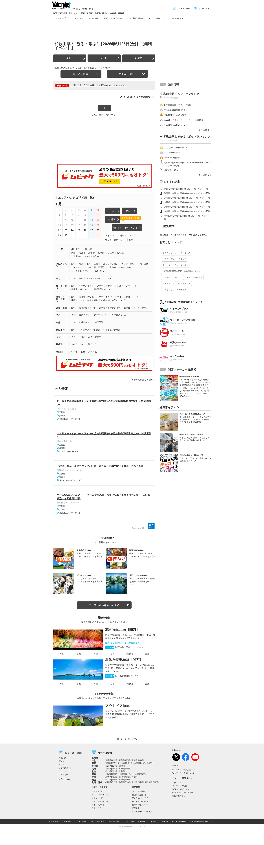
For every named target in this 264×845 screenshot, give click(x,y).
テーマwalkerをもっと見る (104, 605)
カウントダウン (128, 263)
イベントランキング (100, 795)
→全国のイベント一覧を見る (85, 256)
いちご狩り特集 (138, 791)
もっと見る (204, 129)
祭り (131, 240)
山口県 (121, 777)
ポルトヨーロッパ (172, 152)
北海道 (95, 757)
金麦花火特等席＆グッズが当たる (121, 642)
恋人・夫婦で (94, 337)
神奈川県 (115, 763)
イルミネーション (109, 263)
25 (78, 230)
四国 (94, 779)
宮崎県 (141, 782)
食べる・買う (61, 287)
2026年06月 (93, 18)
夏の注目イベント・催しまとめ (176, 253)
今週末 (138, 58)
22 (59, 230)
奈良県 (113, 13)
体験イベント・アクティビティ (94, 315)
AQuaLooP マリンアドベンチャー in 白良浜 (183, 120)
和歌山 (130, 654)
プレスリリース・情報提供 (134, 821)
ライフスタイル (65, 768)
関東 (94, 763)
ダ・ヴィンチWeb (179, 786)
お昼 (83, 351)
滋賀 (147, 654)
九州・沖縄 (97, 782)
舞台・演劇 (92, 300)
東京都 (108, 763)
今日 (69, 58)
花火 (88, 263)
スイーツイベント (194, 277)
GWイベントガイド (140, 798)
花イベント (110, 235)
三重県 (121, 768)
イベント (79, 18)
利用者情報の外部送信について (202, 821)
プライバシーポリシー (84, 821)
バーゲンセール (86, 285)
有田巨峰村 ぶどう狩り (175, 115)
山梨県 (108, 766)
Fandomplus (66, 779)
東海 (94, 768)
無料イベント (85, 322)
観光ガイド (96, 808)
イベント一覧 (97, 791)
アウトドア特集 (117, 706)
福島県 (141, 760)
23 (66, 230)
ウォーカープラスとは (181, 770)
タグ (58, 337)
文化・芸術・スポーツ (61, 299)
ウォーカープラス (62, 18)
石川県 (108, 771)
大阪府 (82, 13)
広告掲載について (167, 821)
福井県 (121, 771)
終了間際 (99, 322)
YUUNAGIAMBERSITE (174, 125)
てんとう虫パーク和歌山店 (176, 147)
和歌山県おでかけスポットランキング (186, 136)
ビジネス (62, 771)
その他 (59, 315)
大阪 (61, 654)
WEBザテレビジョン (180, 789)
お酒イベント (168, 283)
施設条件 (60, 330)
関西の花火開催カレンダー (123, 647)
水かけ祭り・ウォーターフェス (176, 265)
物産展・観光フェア (115, 240)
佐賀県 (114, 782)
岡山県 (114, 777)
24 (72, 230)
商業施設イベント (102, 289)
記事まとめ (63, 775)
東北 (94, 760)
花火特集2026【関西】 (122, 630)
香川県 (108, 779)
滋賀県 (121, 13)
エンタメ (62, 765)
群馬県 (136, 763)
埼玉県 (129, 763)
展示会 (127, 307)
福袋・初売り (100, 271)
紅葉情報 (135, 808)
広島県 (108, 777)
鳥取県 (128, 777)
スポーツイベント (105, 296)
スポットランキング (100, 801)
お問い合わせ (113, 821)
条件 (58, 322)
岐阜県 (114, 768)
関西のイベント (120, 18)
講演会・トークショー (109, 307)
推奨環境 (100, 821)
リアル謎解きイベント (172, 277)
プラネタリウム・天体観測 (174, 289)
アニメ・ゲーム (140, 307)
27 (91, 230)
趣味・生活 (61, 308)
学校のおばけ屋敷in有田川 (176, 110)
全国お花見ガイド (139, 795)
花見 (81, 263)
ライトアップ (77, 267)
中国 (94, 777)
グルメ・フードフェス (128, 285)
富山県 (114, 771)
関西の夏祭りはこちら (121, 676)
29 (59, 235)
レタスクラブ (177, 783)
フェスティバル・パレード (99, 278)
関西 (55, 13)
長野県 (114, 766)
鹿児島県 (148, 782)
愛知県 (108, 768)
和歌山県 (63, 13)
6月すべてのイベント (125, 227)
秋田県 (128, 760)
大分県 (134, 782)
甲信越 (95, 766)
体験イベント (126, 235)
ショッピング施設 (111, 329)
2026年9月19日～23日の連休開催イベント (181, 271)
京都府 (90, 13)
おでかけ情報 (203, 8)
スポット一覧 (97, 798)
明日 (103, 58)
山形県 (134, 760)
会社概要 (182, 821)
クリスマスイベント (80, 271)
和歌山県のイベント (142, 18)
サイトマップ (54, 821)
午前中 (74, 351)
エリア (59, 249)
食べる (74, 344)
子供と (82, 337)
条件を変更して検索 (143, 379)
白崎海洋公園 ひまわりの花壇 (177, 105)
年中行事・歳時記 (95, 267)
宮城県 (108, 760)
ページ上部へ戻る (128, 739)
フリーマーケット (105, 285)
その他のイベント (120, 315)
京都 (78, 654)
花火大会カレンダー (140, 801)
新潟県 (121, 766)
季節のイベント (61, 265)
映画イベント (77, 300)
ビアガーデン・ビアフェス (174, 259)
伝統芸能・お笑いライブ (113, 300)
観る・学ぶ (161, 18)
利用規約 (67, 821)
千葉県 (123, 763)
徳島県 (121, 779)
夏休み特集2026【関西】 (124, 660)
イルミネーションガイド (142, 812)
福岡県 (108, 782)
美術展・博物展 (86, 296)
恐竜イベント (184, 283)
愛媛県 (114, 779)
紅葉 (96, 263)
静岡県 (128, 768)
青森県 (114, 760)
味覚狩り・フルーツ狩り (119, 267)
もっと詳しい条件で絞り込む (137, 97)
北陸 (94, 771)
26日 (106, 18)
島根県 (134, 777)
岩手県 (121, 760)
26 (85, 230)
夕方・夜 (92, 351)
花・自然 (144, 263)
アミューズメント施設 (89, 329)
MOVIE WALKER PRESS (182, 793)
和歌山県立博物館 (172, 157)
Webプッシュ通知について (183, 773)
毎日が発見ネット (179, 796)
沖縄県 (156, 782)
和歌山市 (73, 13)
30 (66, 235)
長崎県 (121, 782)
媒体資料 (152, 821)
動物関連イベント (87, 307)
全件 (73, 263)
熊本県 (128, 782)
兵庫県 (98, 13)
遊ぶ (83, 344)
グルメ (61, 761)
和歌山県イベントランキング (181, 93)
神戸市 (105, 13)
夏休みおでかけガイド (141, 805)
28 (98, 230)
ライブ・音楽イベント (128, 296)
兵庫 (96, 654)
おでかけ (62, 758)
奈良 (112, 654)
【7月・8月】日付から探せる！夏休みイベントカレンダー (98, 85)
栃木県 (143, 763)
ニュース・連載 (183, 8)
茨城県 (149, 763)
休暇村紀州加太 (171, 170)
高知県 (128, 779)
